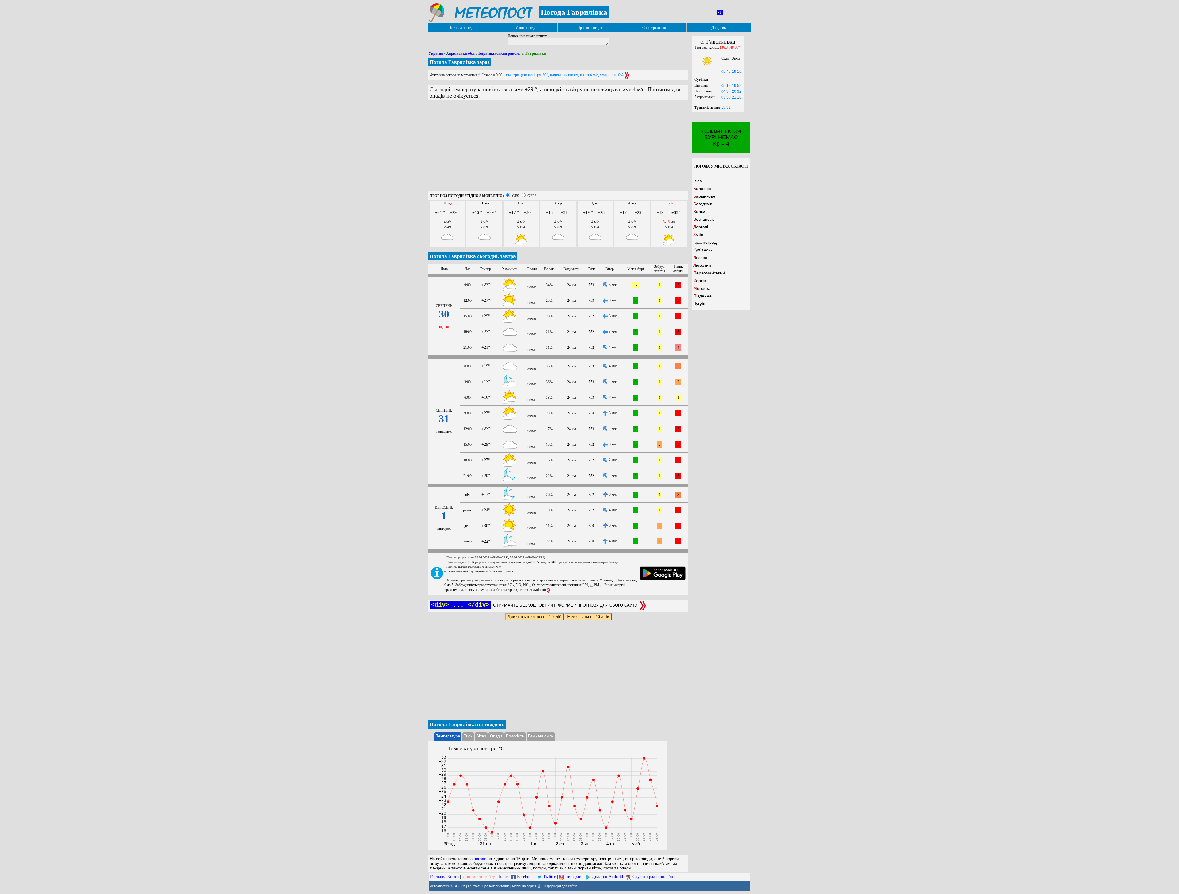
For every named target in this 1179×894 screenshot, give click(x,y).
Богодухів (702, 203)
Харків (699, 280)
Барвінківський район (498, 53)
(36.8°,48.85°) (730, 47)
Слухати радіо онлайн (652, 876)
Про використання (495, 886)
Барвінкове (704, 196)
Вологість (515, 736)
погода (480, 859)
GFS (515, 196)
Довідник (718, 27)
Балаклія (702, 188)
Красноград (705, 242)
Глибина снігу (540, 736)
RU (719, 12)
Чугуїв (699, 303)
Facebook (525, 876)
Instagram (573, 876)
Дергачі (700, 226)
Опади (496, 736)
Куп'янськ (702, 249)
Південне (702, 295)
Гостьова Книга (444, 876)
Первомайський (709, 272)
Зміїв (698, 234)
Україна (435, 53)
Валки (699, 211)
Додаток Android (607, 876)
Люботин (702, 265)
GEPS (532, 196)
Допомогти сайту (479, 876)
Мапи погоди (525, 27)
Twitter (549, 876)
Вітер (481, 736)
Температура (448, 736)
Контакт (474, 886)
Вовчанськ (703, 219)
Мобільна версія (524, 886)
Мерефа (701, 288)
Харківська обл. (460, 53)
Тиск (468, 736)
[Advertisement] (558, 148)
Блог (503, 876)
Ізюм (698, 180)
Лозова (700, 257)
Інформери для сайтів (560, 886)
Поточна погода (461, 27)
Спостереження (654, 27)
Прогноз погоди (589, 27)
